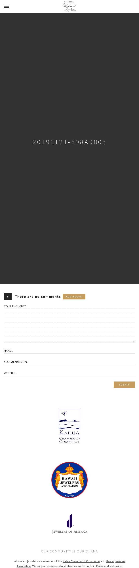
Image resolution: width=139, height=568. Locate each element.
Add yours (74, 296)
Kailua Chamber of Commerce (81, 561)
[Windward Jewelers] (69, 6)
